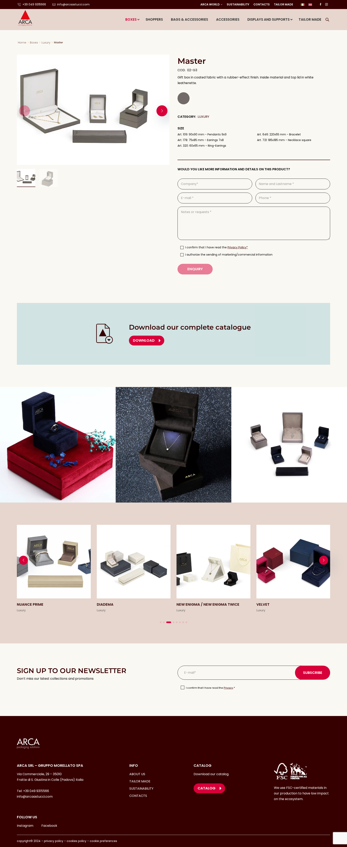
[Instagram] (326, 4)
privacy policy (53, 841)
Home (22, 43)
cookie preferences (103, 841)
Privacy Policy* (238, 247)
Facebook (49, 825)
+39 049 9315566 (36, 791)
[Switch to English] (310, 4)
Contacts (261, 4)
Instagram (25, 825)
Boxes (34, 43)
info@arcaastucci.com (35, 796)
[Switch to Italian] (302, 4)
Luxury (46, 43)
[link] (54, 569)
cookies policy (76, 841)
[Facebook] (320, 4)
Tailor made (283, 4)
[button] (161, 110)
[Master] (93, 110)
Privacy (228, 688)
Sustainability (238, 4)
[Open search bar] (327, 19)
